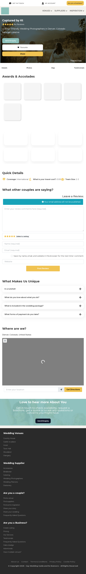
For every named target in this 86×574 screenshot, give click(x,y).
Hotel (5, 445)
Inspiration (76, 11)
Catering (6, 475)
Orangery (7, 456)
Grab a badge (8, 545)
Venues (46, 11)
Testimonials (79, 68)
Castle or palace (9, 442)
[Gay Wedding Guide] (5, 14)
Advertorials (8, 549)
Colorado (60, 29)
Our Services (8, 535)
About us (15, 562)
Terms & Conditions (38, 562)
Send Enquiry (10, 41)
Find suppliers (8, 501)
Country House (9, 438)
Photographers (37, 29)
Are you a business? (75, 3)
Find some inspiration (11, 505)
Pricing (6, 531)
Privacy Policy (55, 562)
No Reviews (19, 24)
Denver (51, 29)
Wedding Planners (10, 482)
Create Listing (8, 528)
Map (53, 68)
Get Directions (73, 389)
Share (22, 54)
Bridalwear (7, 472)
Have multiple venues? (12, 552)
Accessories (8, 468)
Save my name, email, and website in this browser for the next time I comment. (49, 256)
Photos (29, 68)
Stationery (7, 485)
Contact (24, 562)
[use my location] (61, 389)
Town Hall (7, 449)
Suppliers (60, 11)
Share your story (9, 508)
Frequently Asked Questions (14, 515)
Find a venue (8, 498)
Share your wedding (11, 512)
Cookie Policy (69, 562)
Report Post (76, 61)
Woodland (7, 452)
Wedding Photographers (13, 478)
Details (4, 68)
